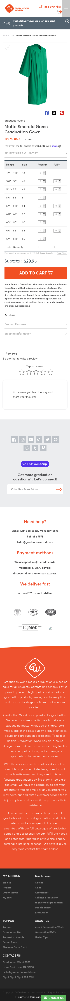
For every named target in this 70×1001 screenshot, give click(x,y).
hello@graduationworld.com (35, 542)
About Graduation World (49, 927)
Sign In (7, 882)
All (12, 35)
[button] (66, 8)
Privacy (19, 997)
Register (7, 887)
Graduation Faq (12, 932)
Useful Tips (41, 937)
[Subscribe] (59, 489)
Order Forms (10, 942)
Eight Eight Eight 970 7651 (18, 977)
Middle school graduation (43, 910)
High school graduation (49, 902)
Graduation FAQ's (45, 932)
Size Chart (62, 253)
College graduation (46, 897)
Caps (38, 887)
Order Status (10, 892)
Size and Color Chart (15, 947)
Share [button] (12, 315)
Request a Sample (13, 937)
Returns (7, 927)
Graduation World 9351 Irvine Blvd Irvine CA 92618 (18, 965)
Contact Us (55, 997)
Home (6, 35)
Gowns (39, 882)
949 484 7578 (35, 536)
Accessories (41, 892)
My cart (7, 897)
